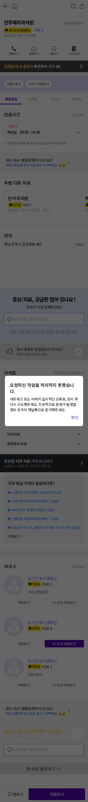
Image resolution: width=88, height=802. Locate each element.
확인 (74, 417)
